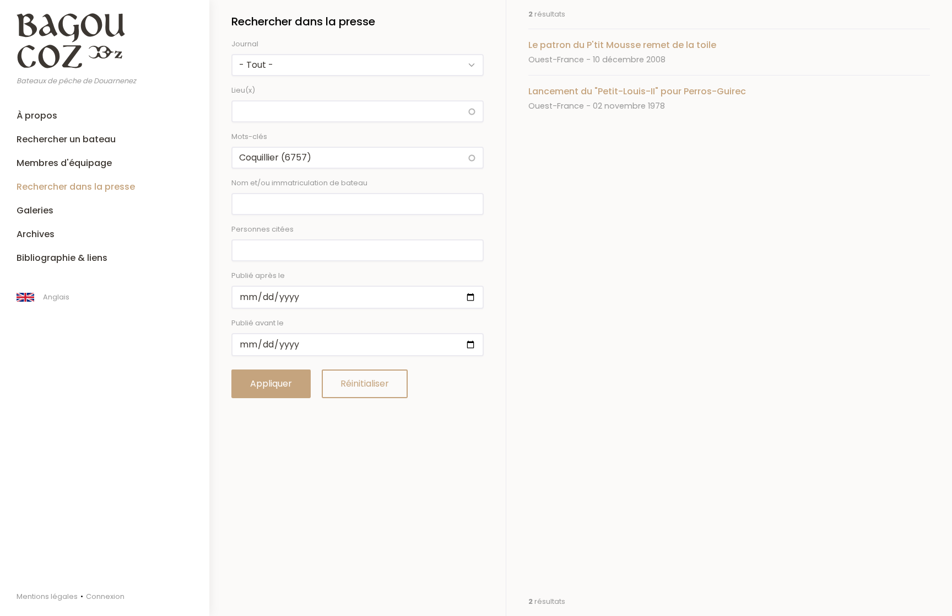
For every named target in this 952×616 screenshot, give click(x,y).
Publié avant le (257, 323)
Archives (36, 234)
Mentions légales (47, 596)
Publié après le (258, 275)
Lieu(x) (243, 90)
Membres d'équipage (64, 163)
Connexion (105, 596)
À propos (37, 115)
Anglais (56, 297)
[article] (729, 52)
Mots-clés (249, 136)
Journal (244, 44)
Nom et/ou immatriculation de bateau (299, 183)
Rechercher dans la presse (76, 186)
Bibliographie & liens (62, 257)
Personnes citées (262, 229)
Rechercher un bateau (66, 139)
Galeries (35, 210)
